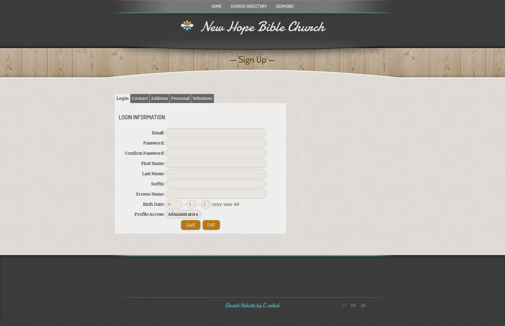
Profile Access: (149, 214)
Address (159, 98)
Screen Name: (150, 194)
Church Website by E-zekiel (252, 305)
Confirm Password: (144, 153)
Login (122, 98)
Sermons (285, 6)
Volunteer (202, 98)
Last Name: (153, 173)
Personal (180, 98)
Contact (140, 98)
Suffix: (157, 183)
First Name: (152, 163)
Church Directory (249, 6)
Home (216, 6)
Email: (158, 132)
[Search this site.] (346, 306)
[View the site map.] (354, 306)
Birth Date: (153, 204)
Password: (153, 143)
